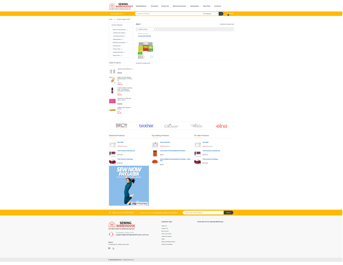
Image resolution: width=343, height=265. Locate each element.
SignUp (228, 212)
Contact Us (217, 6)
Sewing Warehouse (115, 259)
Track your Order (166, 233)
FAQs (163, 239)
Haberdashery (194, 6)
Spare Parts (206, 6)
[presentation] (233, 126)
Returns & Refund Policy (168, 241)
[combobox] (168, 14)
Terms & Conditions (166, 244)
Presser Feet (165, 6)
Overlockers (154, 6)
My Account (165, 231)
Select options (151, 57)
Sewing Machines (141, 6)
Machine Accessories (179, 6)
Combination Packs (119, 36)
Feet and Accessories (120, 29)
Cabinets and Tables (119, 33)
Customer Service (166, 236)
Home (110, 19)
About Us (164, 226)
